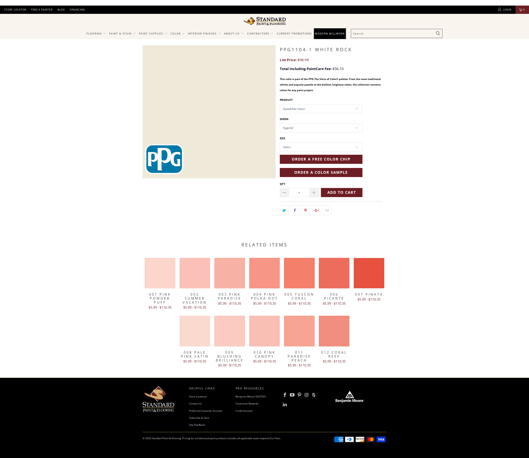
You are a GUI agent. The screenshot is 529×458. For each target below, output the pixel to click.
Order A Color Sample (321, 172)
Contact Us (195, 403)
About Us (232, 33)
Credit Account (244, 411)
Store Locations (198, 396)
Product (286, 100)
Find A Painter (41, 9)
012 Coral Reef (334, 331)
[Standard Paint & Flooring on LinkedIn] (285, 404)
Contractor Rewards (247, 403)
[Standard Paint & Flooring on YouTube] (292, 395)
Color (175, 33)
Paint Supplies (151, 33)
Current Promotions (294, 33)
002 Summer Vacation (195, 273)
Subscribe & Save (199, 418)
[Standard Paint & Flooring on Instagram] (307, 395)
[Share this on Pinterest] (305, 210)
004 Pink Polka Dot (264, 273)
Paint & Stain (120, 33)
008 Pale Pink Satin (195, 331)
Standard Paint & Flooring (166, 438)
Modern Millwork (330, 33)
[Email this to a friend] (327, 210)
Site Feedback (197, 425)
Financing (77, 9)
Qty (282, 184)
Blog (61, 9)
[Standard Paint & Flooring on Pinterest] (299, 395)
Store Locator (15, 9)
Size (282, 138)
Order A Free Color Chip (321, 159)
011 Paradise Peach (299, 331)
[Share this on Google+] (316, 210)
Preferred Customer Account (205, 411)
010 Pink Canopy (264, 331)
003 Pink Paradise (229, 273)
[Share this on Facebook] (295, 210)
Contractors (258, 33)
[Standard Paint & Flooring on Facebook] (285, 395)
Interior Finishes (202, 33)
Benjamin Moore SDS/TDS (251, 396)
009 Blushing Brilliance (229, 331)
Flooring (94, 33)
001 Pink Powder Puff (160, 273)
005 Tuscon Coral (299, 273)
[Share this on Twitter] (284, 210)
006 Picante (334, 273)
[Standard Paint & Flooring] (264, 21)
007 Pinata (369, 273)
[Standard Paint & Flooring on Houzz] (314, 395)
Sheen (284, 119)
